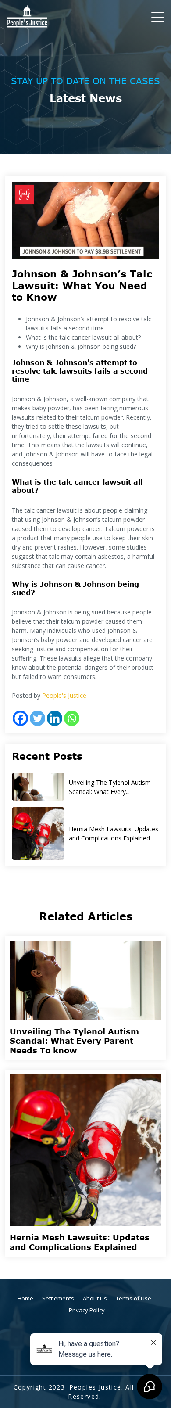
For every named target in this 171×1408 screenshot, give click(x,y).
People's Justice (64, 695)
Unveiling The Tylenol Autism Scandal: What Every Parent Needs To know (74, 1041)
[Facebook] (20, 718)
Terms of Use (133, 1298)
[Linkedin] (54, 718)
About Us (95, 1298)
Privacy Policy (87, 1310)
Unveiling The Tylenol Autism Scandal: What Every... (110, 787)
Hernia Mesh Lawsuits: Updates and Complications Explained (113, 833)
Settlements (58, 1298)
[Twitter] (37, 718)
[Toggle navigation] (158, 17)
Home (25, 1298)
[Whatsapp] (71, 718)
